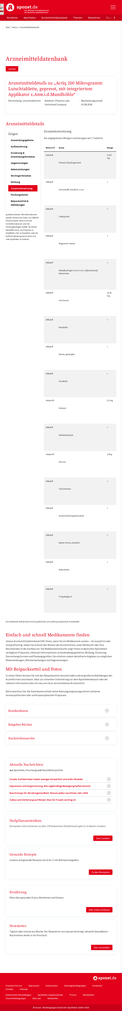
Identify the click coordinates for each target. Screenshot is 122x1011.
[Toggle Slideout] (113, 7)
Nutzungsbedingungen (75, 985)
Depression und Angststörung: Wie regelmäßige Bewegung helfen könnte (50, 786)
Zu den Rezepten (101, 872)
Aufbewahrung (19, 146)
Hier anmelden (102, 947)
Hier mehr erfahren (99, 909)
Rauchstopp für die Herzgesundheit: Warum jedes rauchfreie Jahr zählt (49, 793)
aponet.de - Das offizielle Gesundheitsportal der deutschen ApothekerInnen (27, 8)
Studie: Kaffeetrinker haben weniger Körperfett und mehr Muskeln (46, 779)
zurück (12, 68)
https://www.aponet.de (104, 978)
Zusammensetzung (21, 188)
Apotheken (30, 17)
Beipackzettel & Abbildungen (19, 202)
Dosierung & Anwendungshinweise (23, 154)
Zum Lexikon (103, 838)
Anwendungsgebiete (22, 140)
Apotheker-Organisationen (50, 994)
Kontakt (9, 989)
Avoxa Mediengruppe (16, 998)
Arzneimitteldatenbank (54, 17)
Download (97, 985)
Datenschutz (52, 985)
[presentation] (114, 17)
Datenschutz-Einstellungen (18, 994)
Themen (77, 17)
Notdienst (12, 17)
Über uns (36, 998)
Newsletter (94, 17)
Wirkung (15, 182)
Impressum (34, 985)
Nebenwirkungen (20, 169)
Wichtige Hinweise (21, 175)
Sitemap (24, 989)
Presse (73, 994)
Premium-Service (14, 985)
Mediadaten (88, 994)
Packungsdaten (19, 194)
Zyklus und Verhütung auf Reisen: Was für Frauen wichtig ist (43, 799)
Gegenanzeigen (19, 163)
